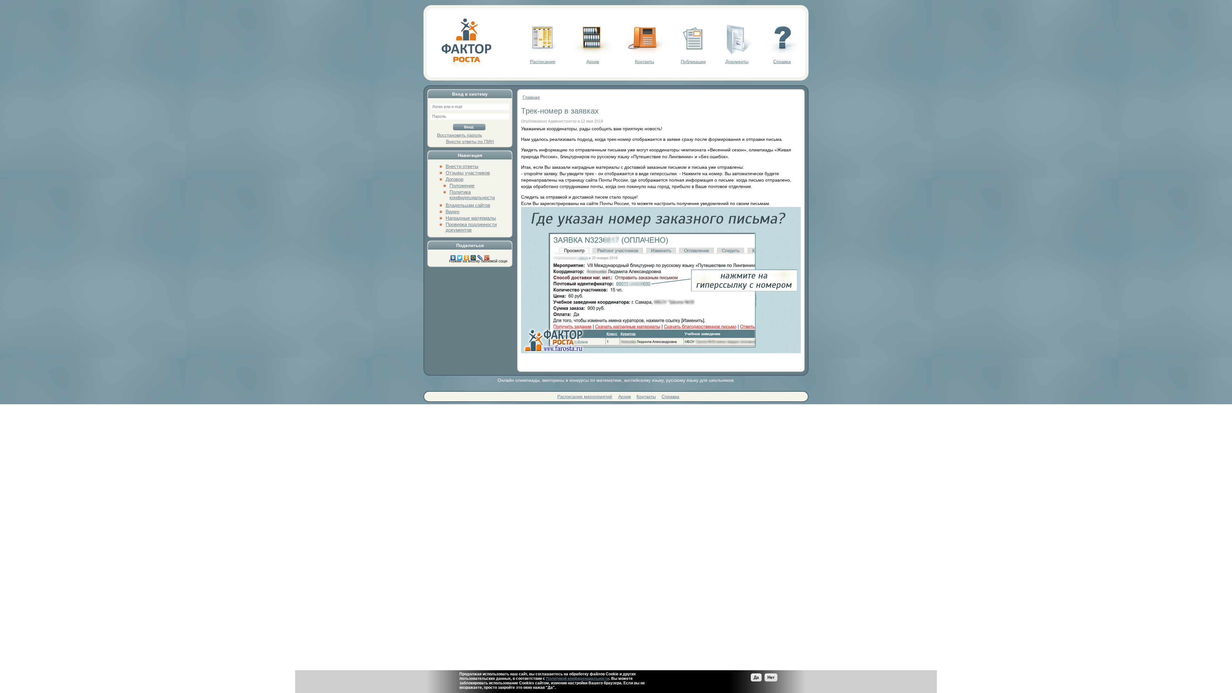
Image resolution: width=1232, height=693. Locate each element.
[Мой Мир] (473, 256)
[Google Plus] (486, 256)
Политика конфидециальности (472, 194)
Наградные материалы (471, 218)
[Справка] (782, 53)
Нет (770, 677)
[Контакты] (644, 53)
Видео (452, 211)
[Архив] (592, 53)
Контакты (644, 61)
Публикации (693, 61)
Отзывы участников (468, 172)
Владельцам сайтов (468, 205)
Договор (454, 179)
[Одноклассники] (466, 256)
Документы (737, 61)
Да (756, 677)
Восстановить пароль (459, 135)
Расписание (542, 61)
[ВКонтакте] (453, 256)
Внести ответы (462, 166)
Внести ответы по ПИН (470, 141)
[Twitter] (460, 256)
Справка (782, 61)
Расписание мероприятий (584, 396)
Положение (462, 185)
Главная (531, 97)
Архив (592, 61)
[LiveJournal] (480, 256)
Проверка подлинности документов (471, 227)
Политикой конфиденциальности (577, 678)
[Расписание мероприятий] (542, 53)
